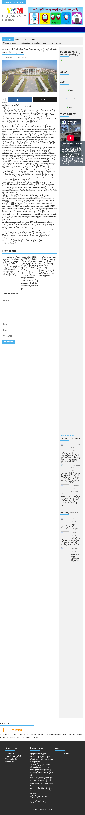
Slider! (63, 72)
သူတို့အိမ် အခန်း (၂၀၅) (38, 754)
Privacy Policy (10, 762)
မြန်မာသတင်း (7, 243)
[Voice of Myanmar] (4, 29)
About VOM (9, 754)
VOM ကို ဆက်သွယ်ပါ (13, 756)
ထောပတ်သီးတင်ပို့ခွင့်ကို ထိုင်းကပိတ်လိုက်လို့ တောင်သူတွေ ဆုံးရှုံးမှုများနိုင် (41, 791)
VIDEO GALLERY (68, 114)
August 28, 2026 (68, 143)
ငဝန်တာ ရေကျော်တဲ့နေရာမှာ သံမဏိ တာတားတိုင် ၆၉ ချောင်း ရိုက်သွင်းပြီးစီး (41, 759)
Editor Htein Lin (21, 57)
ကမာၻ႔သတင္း (69, 512)
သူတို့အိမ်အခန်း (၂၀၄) (38, 802)
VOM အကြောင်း (11, 759)
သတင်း (14, 243)
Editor (73, 450)
